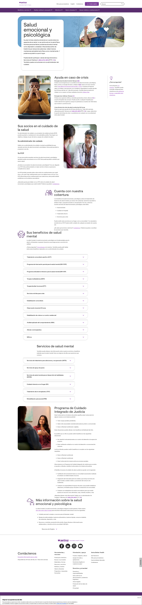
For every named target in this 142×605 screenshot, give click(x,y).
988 (78, 81)
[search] (122, 3)
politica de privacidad (61, 603)
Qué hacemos (95, 555)
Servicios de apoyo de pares (35, 368)
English (73, 4)
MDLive (29, 337)
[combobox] (112, 3)
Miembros (58, 10)
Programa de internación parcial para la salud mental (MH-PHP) (47, 264)
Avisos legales (76, 581)
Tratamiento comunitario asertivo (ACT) (39, 257)
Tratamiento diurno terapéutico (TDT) (38, 391)
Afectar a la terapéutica (34, 330)
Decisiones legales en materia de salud (79, 563)
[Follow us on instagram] (74, 546)
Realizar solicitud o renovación (42, 10)
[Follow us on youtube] (80, 546)
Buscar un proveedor (60, 559)
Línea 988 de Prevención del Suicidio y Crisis (69, 86)
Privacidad (76, 588)
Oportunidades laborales (98, 560)
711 (54, 60)
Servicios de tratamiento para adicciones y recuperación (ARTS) (47, 360)
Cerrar (139, 597)
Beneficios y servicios (23, 10)
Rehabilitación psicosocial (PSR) (37, 399)
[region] (71, 600)
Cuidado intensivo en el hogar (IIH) (38, 384)
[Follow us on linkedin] (68, 546)
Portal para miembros (60, 557)
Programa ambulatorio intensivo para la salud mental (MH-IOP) (46, 271)
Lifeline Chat (86, 92)
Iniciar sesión (93, 4)
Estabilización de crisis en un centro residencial (41, 315)
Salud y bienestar (70, 10)
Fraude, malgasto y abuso (80, 555)
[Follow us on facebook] (61, 546)
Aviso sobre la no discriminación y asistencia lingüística (80, 577)
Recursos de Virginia (48, 529)
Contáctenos (79, 4)
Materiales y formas (59, 562)
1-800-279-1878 (43, 60)
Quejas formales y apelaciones (78, 558)
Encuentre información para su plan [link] (27, 557)
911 (73, 96)
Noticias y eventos (59, 566)
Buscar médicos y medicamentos (89, 10)
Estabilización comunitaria (35, 301)
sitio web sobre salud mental (43, 510)
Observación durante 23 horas (36, 308)
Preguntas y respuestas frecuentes (60, 572)
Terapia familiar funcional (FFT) (36, 286)
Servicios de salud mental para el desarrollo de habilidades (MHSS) (45, 376)
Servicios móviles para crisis (35, 293)
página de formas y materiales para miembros (116, 93)
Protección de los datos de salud (80, 585)
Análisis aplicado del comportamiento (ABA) (41, 322)
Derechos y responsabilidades (78, 572)
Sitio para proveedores (63, 4)
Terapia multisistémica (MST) (36, 279)
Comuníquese (41, 247)
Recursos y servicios (60, 564)
